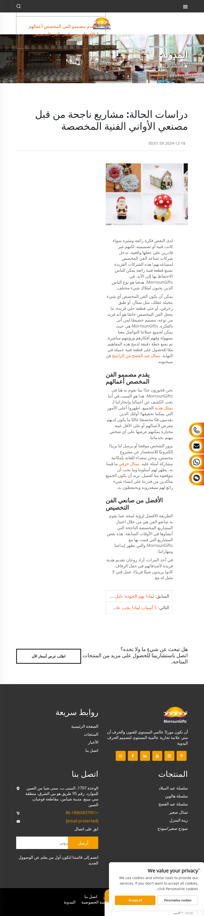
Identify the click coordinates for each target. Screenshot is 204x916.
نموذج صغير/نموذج (172, 828)
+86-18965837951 (82, 812)
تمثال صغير (178, 812)
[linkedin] (145, 756)
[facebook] (133, 756)
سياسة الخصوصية (96, 902)
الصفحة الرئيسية (170, 66)
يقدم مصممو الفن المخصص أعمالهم (62, 26)
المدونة (146, 66)
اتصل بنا (91, 750)
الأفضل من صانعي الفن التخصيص (64, 34)
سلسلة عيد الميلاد (173, 788)
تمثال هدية (163, 408)
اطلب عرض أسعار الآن (48, 656)
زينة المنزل (178, 820)
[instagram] (169, 756)
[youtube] (157, 756)
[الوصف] (175, 714)
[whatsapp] (121, 756)
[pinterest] (182, 756)
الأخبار (93, 742)
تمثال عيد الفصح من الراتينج (135, 355)
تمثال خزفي (128, 463)
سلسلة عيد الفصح (173, 804)
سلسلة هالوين (176, 796)
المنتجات (91, 734)
